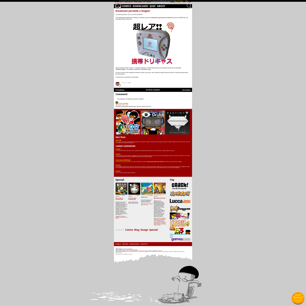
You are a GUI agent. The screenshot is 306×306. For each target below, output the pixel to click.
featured (145, 203)
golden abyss (157, 219)
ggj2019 (124, 216)
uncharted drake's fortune (160, 224)
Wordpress (160, 250)
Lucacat (118, 149)
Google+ (189, 2)
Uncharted (158, 222)
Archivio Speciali (128, 2)
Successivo (186, 90)
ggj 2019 (120, 216)
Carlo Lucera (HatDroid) (123, 160)
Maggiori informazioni (178, 0)
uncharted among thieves (160, 223)
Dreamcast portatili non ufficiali (161, 17)
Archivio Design (138, 2)
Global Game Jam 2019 (121, 217)
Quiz (152, 6)
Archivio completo (153, 90)
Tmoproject (130, 254)
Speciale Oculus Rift (153, 122)
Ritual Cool (144, 197)
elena (160, 218)
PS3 (163, 220)
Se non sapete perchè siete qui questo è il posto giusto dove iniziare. (298, 298)
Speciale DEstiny (178, 122)
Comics (126, 6)
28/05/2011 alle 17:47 (122, 105)
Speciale (117, 196)
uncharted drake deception (159, 224)
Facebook (178, 2)
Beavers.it (118, 6)
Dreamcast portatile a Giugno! (133, 11)
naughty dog (159, 220)
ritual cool (145, 204)
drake (157, 218)
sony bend (161, 221)
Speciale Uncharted (159, 198)
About (161, 6)
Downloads (140, 6)
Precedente (120, 90)
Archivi (125, 244)
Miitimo (128, 122)
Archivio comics (119, 2)
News (130, 82)
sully (155, 222)
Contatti (149, 2)
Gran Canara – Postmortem (120, 199)
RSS (144, 2)
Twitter (184, 2)
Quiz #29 (118, 140)
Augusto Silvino (126, 250)
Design (123, 195)
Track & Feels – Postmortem (132, 199)
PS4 (154, 221)
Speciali (153, 229)
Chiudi (186, 0)
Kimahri (120, 103)
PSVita (157, 221)
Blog (136, 229)
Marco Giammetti (143, 250)
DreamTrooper (120, 69)
